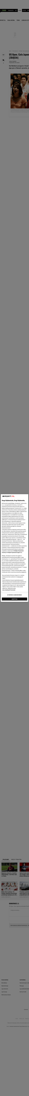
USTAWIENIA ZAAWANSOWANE (14, 594)
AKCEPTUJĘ (14, 599)
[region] (14, 548)
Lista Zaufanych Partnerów (8, 590)
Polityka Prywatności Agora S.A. (14, 552)
